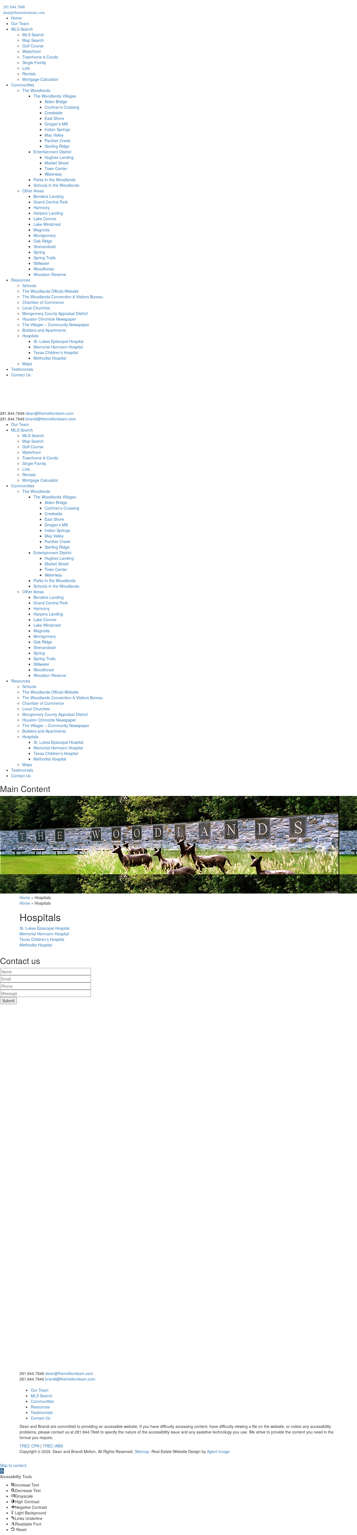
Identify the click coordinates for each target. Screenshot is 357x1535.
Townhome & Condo (40, 57)
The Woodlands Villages (54, 96)
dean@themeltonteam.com (50, 413)
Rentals (29, 73)
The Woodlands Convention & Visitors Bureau (62, 296)
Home (16, 18)
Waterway (53, 174)
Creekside (53, 112)
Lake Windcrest (47, 224)
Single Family (34, 62)
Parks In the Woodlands (54, 179)
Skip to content (13, 1465)
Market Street (57, 163)
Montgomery (44, 235)
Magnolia (41, 230)
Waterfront (31, 51)
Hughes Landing (59, 157)
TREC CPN (29, 1446)
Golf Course (33, 46)
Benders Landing (48, 196)
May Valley (54, 135)
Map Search (33, 40)
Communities (22, 85)
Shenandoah (44, 246)
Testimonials (22, 369)
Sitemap (142, 1451)
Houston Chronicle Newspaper (49, 319)
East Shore (54, 118)
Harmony (41, 207)
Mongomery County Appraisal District (55, 313)
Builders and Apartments (44, 330)
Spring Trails (44, 257)
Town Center (56, 168)
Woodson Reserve (49, 274)
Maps (27, 363)
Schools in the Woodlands (56, 185)
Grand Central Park (50, 202)
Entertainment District (52, 151)
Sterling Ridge (57, 146)
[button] (2, 1471)
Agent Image (218, 1451)
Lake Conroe (44, 218)
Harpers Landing (48, 213)
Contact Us (21, 374)
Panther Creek (57, 140)
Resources (20, 280)
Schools (29, 285)
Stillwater (41, 263)
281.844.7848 (12, 413)
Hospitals (30, 335)
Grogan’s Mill (56, 124)
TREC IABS (53, 1446)
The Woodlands (36, 90)
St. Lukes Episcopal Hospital (58, 341)
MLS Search (22, 29)
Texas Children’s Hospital (55, 352)
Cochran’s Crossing (62, 107)
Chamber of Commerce (43, 302)
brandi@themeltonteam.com (51, 419)
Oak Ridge (42, 241)
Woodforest (43, 269)
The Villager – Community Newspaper (55, 324)
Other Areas (33, 190)
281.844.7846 (12, 419)
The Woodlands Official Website (50, 291)
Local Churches (36, 308)
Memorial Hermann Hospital (58, 347)
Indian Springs (57, 129)
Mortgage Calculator (40, 79)
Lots (26, 68)
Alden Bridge (56, 101)
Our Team (20, 23)
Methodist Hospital (49, 358)
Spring (39, 252)
